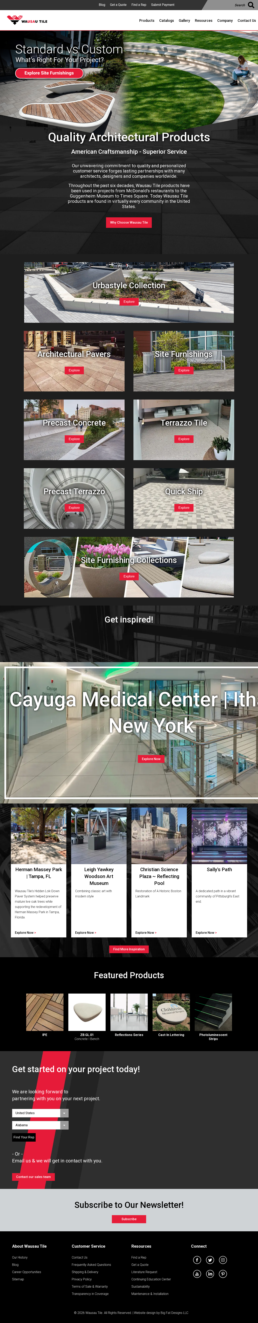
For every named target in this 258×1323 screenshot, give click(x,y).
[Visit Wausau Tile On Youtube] (197, 1279)
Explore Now (151, 759)
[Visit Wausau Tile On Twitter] (210, 1265)
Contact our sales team (33, 1177)
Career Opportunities (26, 1272)
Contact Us (79, 1257)
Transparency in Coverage (90, 1294)
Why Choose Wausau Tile (129, 222)
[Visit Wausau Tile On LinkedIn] (210, 1279)
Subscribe (129, 1219)
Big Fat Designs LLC (174, 1313)
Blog (102, 5)
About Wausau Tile (29, 1246)
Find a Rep (138, 5)
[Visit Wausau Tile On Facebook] (197, 1265)
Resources (141, 1246)
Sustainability (140, 1286)
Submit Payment (162, 5)
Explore (129, 301)
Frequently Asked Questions (91, 1265)
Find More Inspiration (129, 949)
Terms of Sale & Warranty (90, 1286)
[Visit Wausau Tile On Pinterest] (223, 1279)
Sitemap (18, 1279)
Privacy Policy (82, 1279)
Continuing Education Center (151, 1279)
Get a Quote (118, 5)
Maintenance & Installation (150, 1294)
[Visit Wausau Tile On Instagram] (223, 1265)
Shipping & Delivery (85, 1272)
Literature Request (144, 1272)
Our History (20, 1257)
